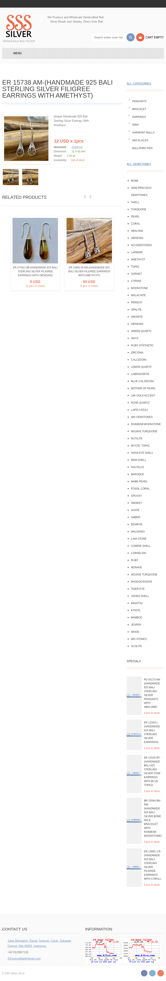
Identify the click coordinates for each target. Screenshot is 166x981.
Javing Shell (140, 596)
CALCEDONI (138, 359)
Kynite (135, 610)
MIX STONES (139, 639)
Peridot (136, 302)
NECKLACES (140, 140)
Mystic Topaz (140, 445)
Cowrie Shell (141, 545)
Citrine (136, 281)
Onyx (134, 338)
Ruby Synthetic (142, 345)
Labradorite (140, 374)
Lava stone (139, 538)
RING (135, 124)
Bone (134, 180)
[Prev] (85, 196)
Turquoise (138, 209)
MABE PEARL (139, 481)
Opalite (136, 309)
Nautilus (137, 467)
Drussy (136, 495)
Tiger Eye (138, 588)
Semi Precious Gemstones (141, 191)
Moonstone (139, 288)
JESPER (136, 624)
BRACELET (139, 109)
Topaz (135, 266)
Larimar (137, 252)
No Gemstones (141, 245)
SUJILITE (136, 646)
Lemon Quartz (141, 366)
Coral (135, 223)
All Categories (139, 83)
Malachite (138, 295)
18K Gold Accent (143, 395)
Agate (135, 510)
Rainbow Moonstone (146, 424)
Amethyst (77, 147)
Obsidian (137, 238)
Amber (135, 517)
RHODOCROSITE (141, 581)
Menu (17, 53)
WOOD (135, 631)
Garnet (136, 273)
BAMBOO (136, 617)
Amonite (137, 316)
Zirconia (137, 352)
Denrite (136, 524)
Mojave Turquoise (144, 431)
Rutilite (136, 438)
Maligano (138, 531)
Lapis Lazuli (139, 409)
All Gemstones (139, 164)
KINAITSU (137, 603)
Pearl (135, 216)
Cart (154, 37)
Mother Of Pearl (143, 388)
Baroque (137, 474)
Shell (135, 202)
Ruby (134, 560)
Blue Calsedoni (142, 381)
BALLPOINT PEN (142, 148)
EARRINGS (139, 116)
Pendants (139, 101)
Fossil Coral (140, 488)
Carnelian (138, 553)
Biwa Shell (138, 460)
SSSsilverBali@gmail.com (24, 958)
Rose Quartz (140, 402)
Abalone (137, 230)
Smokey (136, 502)
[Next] (90, 196)
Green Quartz (141, 331)
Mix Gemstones (142, 417)
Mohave (136, 567)
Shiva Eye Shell (142, 452)
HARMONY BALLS (143, 132)
